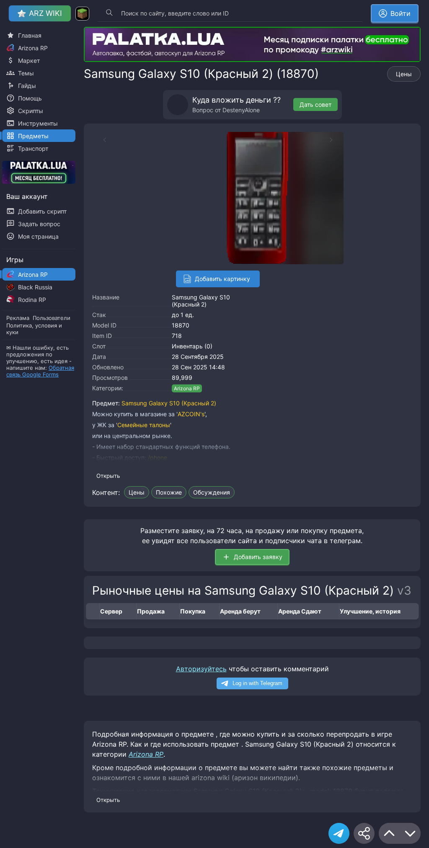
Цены (404, 73)
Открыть (108, 475)
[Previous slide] (100, 140)
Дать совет (315, 104)
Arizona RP (187, 388)
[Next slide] (335, 140)
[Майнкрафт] (82, 14)
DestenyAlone (241, 109)
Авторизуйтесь (201, 669)
